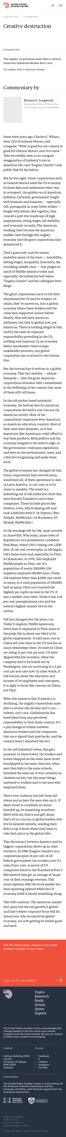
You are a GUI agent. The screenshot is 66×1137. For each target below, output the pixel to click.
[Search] (52, 5)
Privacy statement (13, 1117)
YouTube (43, 1067)
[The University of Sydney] (38, 1101)
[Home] (4, 5)
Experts (40, 1013)
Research (42, 996)
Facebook (43, 1056)
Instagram (44, 1064)
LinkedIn (43, 1061)
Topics (40, 992)
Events (40, 1004)
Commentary (31, 17)
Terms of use (10, 1120)
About (39, 1008)
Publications (10, 17)
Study (39, 1000)
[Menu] (61, 5)
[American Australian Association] (13, 1100)
